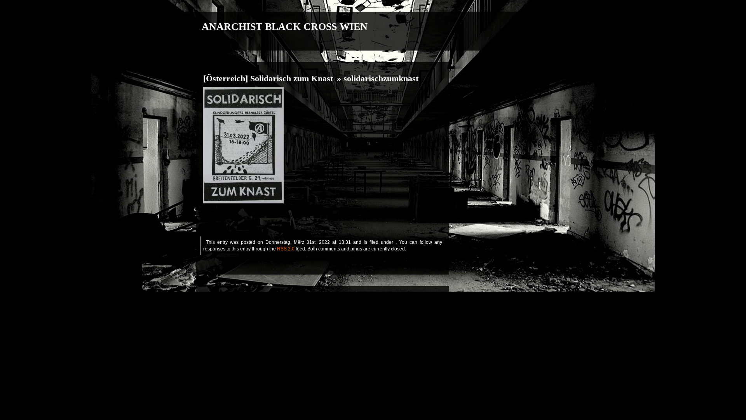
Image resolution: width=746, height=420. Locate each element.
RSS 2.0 (286, 249)
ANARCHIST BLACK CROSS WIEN (285, 26)
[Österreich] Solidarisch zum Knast (268, 78)
